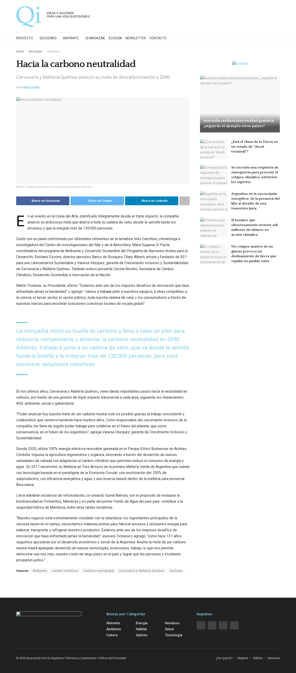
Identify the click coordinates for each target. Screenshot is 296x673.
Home (20, 51)
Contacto (157, 38)
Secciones (48, 38)
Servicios (274, 658)
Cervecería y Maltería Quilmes (141, 570)
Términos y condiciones (81, 658)
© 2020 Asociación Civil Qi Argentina (40, 658)
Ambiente (53, 51)
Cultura (112, 635)
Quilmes (176, 570)
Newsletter (136, 38)
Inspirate (71, 38)
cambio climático (65, 570)
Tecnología (173, 635)
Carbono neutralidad (98, 570)
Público (258, 658)
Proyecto (24, 38)
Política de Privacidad (112, 658)
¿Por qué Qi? (224, 658)
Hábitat (141, 629)
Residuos (172, 623)
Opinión (142, 635)
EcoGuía (115, 38)
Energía (142, 623)
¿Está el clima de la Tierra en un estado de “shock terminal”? (254, 146)
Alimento (113, 623)
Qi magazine (95, 38)
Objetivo (242, 658)
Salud (169, 629)
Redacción (31, 87)
